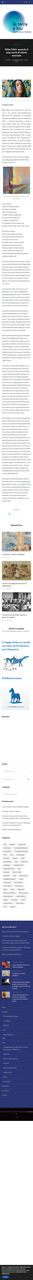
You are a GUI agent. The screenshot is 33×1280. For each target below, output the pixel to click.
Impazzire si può (18, 865)
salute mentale (8, 896)
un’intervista (17, 382)
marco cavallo (17, 872)
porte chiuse (7, 886)
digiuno (15, 858)
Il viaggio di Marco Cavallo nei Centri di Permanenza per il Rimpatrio (16, 646)
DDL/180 (6, 858)
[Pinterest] (19, 72)
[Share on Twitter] (14, 72)
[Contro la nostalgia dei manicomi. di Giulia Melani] (16, 570)
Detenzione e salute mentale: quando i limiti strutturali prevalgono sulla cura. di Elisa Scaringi (21, 985)
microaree (6, 875)
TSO (5, 906)
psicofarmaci (18, 886)
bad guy (4, 132)
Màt (14, 875)
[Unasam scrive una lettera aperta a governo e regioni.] (16, 601)
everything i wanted (8, 160)
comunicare (7, 848)
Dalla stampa (20, 855)
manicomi (6, 872)
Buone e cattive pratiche (10, 1058)
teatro (23, 900)
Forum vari (24, 861)
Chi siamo (5, 1011)
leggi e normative (9, 868)
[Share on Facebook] (9, 72)
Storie (5, 1077)
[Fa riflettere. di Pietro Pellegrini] (16, 541)
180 (5, 844)
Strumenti (14, 900)
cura (11, 855)
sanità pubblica (20, 896)
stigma (16, 509)
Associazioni (5, 1090)
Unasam (12, 906)
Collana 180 (5, 1086)
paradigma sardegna (9, 879)
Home (3, 1007)
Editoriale (16, 744)
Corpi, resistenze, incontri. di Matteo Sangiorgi (15, 807)
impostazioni (5, 1273)
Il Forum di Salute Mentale (10, 1016)
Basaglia (12, 844)
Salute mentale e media (10, 1067)
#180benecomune (11, 678)
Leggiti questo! (7, 1072)
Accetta (5, 1277)
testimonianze (8, 903)
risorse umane (23, 893)
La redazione (6, 1021)
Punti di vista (7, 1081)
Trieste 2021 (19, 903)
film (16, 861)
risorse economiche (9, 893)
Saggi (3, 1038)
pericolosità (7, 882)
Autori (4, 1030)
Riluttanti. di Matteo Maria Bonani (11, 829)
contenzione (7, 851)
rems (12, 889)
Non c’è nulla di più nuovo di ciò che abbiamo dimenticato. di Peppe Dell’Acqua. (16, 750)
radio (5, 889)
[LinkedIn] (21, 514)
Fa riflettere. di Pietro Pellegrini (13, 554)
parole (21, 879)
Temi (3, 1042)
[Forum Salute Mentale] (16, 21)
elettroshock (7, 861)
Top (17, 1117)
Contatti (4, 1095)
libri (19, 868)
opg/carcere (23, 875)
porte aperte (18, 882)
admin (9, 59)
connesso (12, 631)
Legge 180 (6, 1054)
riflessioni (21, 889)
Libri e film (6, 1063)
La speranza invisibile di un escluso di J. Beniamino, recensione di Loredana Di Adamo (20, 998)
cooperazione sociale (21, 851)
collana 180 (21, 844)
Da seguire (16, 44)
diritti (22, 858)
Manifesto (6, 1025)
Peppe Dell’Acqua (8, 1034)
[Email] (24, 72)
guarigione (7, 865)
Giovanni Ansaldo (8, 294)
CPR (5, 855)
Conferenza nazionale (20, 848)
